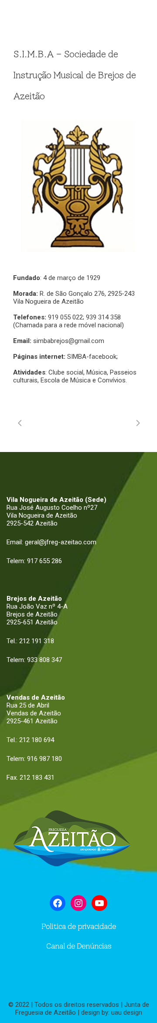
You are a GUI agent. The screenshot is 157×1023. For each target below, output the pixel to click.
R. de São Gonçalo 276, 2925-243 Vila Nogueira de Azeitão (74, 297)
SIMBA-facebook (91, 357)
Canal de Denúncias (78, 946)
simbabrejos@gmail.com (68, 341)
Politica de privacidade (78, 926)
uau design (126, 1012)
